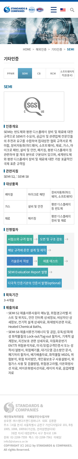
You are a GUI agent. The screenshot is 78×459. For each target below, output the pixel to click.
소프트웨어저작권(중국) (67, 73)
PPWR (10, 73)
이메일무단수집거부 (38, 416)
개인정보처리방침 (14, 416)
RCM (53, 73)
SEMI (25, 73)
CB (39, 73)
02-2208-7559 (18, 437)
